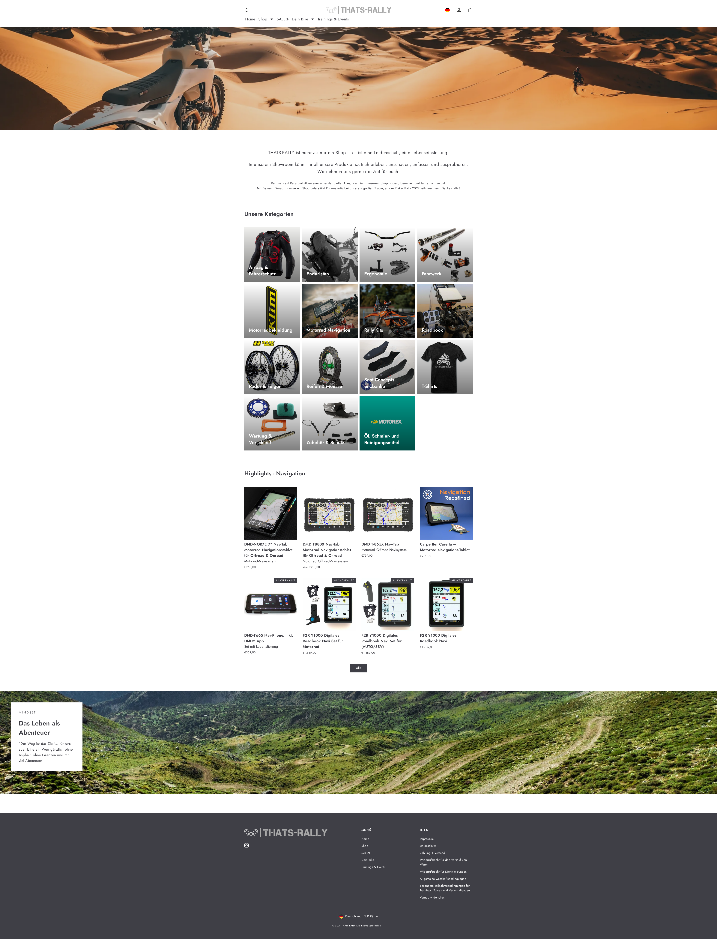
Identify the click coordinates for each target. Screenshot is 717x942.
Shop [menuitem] (262, 19)
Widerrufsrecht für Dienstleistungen (443, 871)
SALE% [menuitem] (283, 19)
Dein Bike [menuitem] (300, 19)
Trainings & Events (373, 867)
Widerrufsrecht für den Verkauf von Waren (443, 862)
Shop (364, 846)
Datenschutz (428, 846)
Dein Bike (367, 860)
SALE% (366, 853)
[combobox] (447, 9)
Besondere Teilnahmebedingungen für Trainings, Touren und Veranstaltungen (445, 888)
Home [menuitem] (250, 19)
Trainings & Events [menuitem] (333, 19)
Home (365, 839)
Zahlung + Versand (432, 853)
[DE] (447, 9)
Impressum (427, 839)
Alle (358, 668)
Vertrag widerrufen (432, 897)
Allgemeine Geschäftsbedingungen (443, 879)
